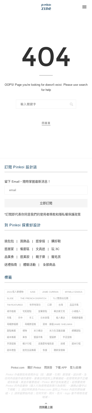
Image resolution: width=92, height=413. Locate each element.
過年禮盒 (11, 350)
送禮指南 (10, 264)
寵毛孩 (56, 257)
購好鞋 (56, 241)
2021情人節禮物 (15, 292)
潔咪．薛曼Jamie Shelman (57, 324)
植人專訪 (60, 318)
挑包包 (9, 241)
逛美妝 (24, 257)
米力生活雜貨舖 (57, 331)
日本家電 (44, 318)
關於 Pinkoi (34, 367)
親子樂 (40, 257)
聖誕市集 (38, 337)
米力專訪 (38, 331)
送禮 (63, 343)
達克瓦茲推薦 (29, 350)
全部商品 (49, 264)
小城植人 (76, 311)
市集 (9, 318)
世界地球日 (35, 305)
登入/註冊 (75, 367)
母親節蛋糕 (30, 324)
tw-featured (15, 305)
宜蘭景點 (42, 311)
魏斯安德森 (59, 350)
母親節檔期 (12, 324)
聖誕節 (52, 337)
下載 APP (61, 367)
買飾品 (24, 241)
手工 (31, 318)
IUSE (33, 292)
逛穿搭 (40, 241)
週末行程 (76, 343)
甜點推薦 (11, 331)
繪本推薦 (11, 337)
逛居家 (9, 249)
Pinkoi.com (17, 367)
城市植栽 (11, 311)
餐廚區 (24, 249)
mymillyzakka (73, 292)
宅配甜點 (27, 311)
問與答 (48, 367)
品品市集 (74, 305)
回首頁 (46, 123)
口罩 (49, 305)
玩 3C (55, 249)
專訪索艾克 (59, 311)
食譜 (45, 350)
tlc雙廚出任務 (60, 298)
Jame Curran (50, 292)
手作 (20, 318)
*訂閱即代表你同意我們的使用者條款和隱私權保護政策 (42, 214)
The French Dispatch (33, 298)
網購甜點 (76, 331)
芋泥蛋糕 (67, 337)
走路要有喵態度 (46, 343)
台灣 (61, 305)
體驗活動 (29, 264)
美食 (25, 337)
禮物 (25, 331)
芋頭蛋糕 (11, 343)
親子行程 (27, 343)
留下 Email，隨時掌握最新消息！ (27, 181)
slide (10, 298)
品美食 (9, 257)
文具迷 (40, 249)
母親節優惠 (77, 318)
